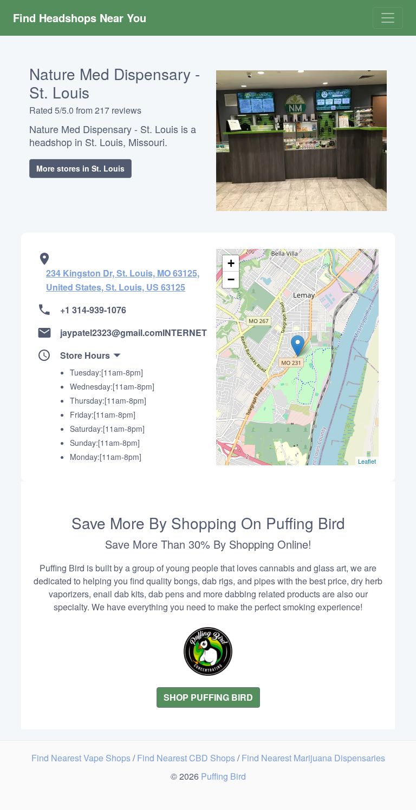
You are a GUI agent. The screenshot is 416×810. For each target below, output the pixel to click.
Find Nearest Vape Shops (82, 758)
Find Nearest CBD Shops (187, 758)
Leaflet (367, 461)
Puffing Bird (223, 776)
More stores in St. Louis (80, 168)
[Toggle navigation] (388, 18)
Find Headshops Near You (79, 17)
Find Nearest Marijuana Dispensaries (313, 758)
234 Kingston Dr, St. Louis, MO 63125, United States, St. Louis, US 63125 (122, 280)
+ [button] (231, 263)
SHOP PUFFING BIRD (208, 697)
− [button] (231, 279)
